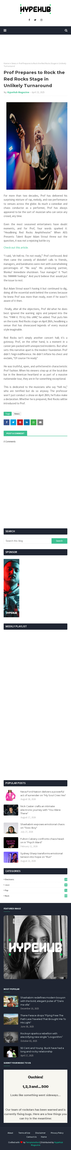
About (10, 1132)
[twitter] (35, 20)
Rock (36, 895)
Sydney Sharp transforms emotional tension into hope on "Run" (41, 855)
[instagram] (41, 20)
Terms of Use (24, 1132)
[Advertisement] (35, 739)
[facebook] (29, 20)
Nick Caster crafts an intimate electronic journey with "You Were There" (40, 810)
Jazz (36, 884)
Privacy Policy (57, 1132)
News (14, 63)
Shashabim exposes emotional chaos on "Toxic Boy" (42, 826)
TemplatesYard (33, 1142)
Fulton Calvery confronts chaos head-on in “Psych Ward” (42, 840)
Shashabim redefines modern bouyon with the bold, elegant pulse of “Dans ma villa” (42, 1001)
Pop (36, 890)
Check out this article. (16, 247)
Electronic (36, 879)
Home (6, 63)
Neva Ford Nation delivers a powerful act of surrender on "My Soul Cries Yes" (43, 793)
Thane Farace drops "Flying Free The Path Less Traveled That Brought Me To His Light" (43, 1019)
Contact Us (31, 1136)
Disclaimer (40, 1132)
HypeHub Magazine (18, 92)
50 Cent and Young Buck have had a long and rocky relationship (42, 1050)
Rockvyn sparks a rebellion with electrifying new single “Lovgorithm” (41, 1035)
